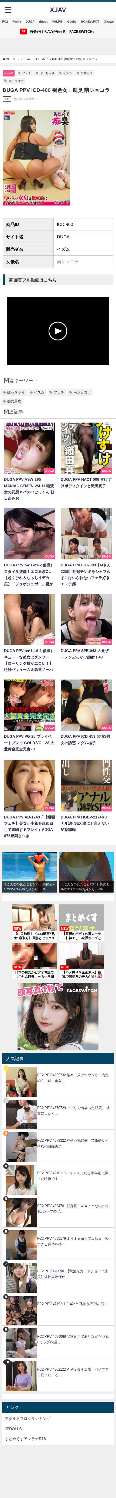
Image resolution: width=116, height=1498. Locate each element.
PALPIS (57, 21)
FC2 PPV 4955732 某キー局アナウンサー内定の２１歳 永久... (73, 1077)
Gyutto (109, 21)
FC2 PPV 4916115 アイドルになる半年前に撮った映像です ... (72, 1175)
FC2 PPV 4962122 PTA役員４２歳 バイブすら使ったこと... (72, 1372)
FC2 (5, 21)
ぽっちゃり (47, 73)
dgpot (43, 21)
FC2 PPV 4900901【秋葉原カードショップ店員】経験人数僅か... (72, 1273)
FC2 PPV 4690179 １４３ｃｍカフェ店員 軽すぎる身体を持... (73, 1241)
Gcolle (71, 21)
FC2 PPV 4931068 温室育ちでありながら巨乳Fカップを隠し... (73, 1339)
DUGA (30, 21)
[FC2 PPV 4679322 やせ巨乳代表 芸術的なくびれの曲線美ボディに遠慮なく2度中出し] (58, 1132)
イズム (67, 73)
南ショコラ (15, 80)
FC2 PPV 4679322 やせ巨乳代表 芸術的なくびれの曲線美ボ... (73, 1143)
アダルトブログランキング (27, 1418)
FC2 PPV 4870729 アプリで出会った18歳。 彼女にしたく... (73, 1110)
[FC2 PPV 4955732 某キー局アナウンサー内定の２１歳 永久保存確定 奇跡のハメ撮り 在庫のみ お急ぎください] (58, 1067)
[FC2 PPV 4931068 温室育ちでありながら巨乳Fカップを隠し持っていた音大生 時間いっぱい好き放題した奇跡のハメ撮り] (58, 1328)
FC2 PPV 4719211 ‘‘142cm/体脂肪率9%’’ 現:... (73, 1304)
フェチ (26, 73)
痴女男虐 (87, 73)
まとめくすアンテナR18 (25, 1439)
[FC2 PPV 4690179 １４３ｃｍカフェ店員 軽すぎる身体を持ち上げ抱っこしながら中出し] (58, 1230)
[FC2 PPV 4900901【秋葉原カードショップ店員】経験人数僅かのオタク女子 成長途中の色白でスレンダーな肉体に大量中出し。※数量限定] (58, 1263)
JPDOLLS (13, 1429)
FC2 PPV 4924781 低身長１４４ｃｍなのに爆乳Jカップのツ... (73, 1208)
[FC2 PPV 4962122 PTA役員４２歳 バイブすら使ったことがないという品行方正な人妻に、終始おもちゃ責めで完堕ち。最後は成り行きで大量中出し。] (58, 1361)
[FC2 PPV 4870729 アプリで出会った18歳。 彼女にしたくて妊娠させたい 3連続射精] (58, 1100)
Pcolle (16, 21)
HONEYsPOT (90, 21)
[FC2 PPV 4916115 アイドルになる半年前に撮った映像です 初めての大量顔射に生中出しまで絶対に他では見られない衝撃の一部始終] (58, 1165)
